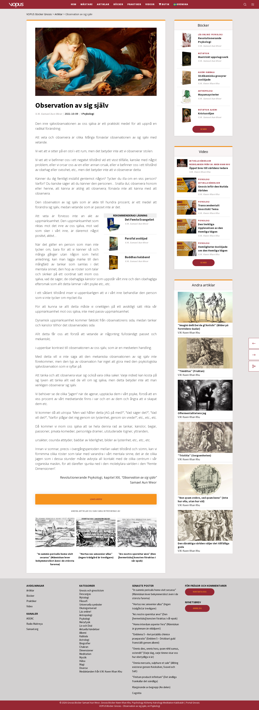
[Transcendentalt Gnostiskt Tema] (186, 207)
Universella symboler (90, 604)
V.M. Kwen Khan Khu (189, 332)
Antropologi (205, 91)
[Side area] (251, 4)
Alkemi (201, 72)
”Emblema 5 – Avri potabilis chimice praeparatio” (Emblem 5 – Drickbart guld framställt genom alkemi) (153, 638)
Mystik (83, 657)
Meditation (85, 654)
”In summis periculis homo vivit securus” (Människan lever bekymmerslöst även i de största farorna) (155, 594)
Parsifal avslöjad (136, 238)
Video (29, 606)
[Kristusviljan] (186, 115)
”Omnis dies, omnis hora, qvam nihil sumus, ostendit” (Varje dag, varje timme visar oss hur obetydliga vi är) (155, 653)
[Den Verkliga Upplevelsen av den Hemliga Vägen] (186, 226)
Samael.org (32, 629)
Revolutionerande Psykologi (209, 40)
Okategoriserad (87, 608)
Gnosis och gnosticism (91, 590)
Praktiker (31, 601)
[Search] (243, 4)
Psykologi (88, 113)
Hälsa (82, 661)
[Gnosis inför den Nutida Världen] (186, 185)
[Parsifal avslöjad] (113, 243)
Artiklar (30, 590)
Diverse (83, 668)
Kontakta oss (199, 592)
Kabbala (210, 72)
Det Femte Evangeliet (139, 220)
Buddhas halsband (137, 257)
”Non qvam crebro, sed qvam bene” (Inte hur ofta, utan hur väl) (203, 499)
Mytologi (84, 597)
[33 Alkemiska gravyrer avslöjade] (186, 77)
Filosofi (83, 601)
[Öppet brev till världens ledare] (182, 163)
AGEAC (30, 618)
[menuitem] (180, 4)
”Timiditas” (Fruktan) (191, 371)
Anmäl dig (197, 608)
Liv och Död (85, 625)
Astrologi (84, 639)
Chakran (83, 646)
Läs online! (204, 34)
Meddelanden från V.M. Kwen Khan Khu (209, 164)
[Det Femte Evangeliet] (113, 225)
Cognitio (136, 693)
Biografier (84, 643)
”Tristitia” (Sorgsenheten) (194, 455)
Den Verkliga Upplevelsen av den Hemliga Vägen (210, 227)
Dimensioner (86, 650)
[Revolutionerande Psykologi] (186, 40)
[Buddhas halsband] (113, 262)
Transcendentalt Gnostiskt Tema (209, 207)
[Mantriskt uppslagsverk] (186, 59)
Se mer (203, 129)
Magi (81, 664)
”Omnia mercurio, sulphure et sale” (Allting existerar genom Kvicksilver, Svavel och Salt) (155, 667)
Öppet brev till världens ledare (208, 168)
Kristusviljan (206, 113)
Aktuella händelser (200, 161)
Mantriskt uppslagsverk (213, 57)
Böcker (30, 595)
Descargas (85, 594)
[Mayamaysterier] (186, 96)
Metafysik (203, 53)
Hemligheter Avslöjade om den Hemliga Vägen (212, 248)
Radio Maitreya (34, 623)
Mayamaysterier (208, 94)
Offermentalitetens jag (192, 413)
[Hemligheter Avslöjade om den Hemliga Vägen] (186, 248)
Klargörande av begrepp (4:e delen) (151, 687)
